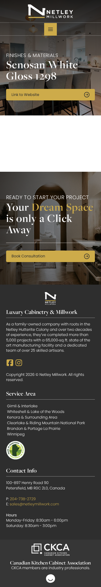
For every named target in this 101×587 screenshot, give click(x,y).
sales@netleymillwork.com (34, 504)
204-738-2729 (23, 499)
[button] (50, 29)
